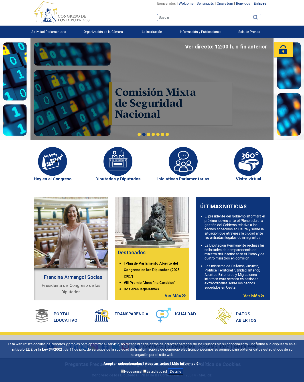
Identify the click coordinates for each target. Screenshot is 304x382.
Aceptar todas (157, 364)
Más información (186, 364)
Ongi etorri (225, 3)
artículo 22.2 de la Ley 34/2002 (37, 349)
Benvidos (243, 3)
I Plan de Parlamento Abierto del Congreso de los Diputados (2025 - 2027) (153, 269)
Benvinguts (205, 3)
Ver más (173, 295)
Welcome (186, 3)
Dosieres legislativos (141, 289)
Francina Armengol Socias (73, 277)
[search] (209, 17)
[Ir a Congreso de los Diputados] (61, 12)
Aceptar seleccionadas (123, 364)
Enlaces (260, 3)
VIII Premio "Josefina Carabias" (150, 283)
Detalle (175, 371)
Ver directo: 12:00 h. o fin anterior (226, 47)
